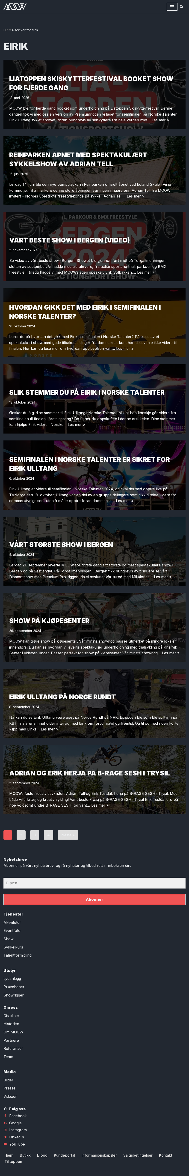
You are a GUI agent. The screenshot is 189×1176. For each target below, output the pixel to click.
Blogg (42, 1155)
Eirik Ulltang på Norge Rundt (62, 697)
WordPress (110, 1171)
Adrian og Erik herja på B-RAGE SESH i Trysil (89, 773)
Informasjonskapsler (99, 1155)
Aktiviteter (12, 922)
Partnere (11, 1040)
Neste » (68, 835)
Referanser (13, 1048)
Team (8, 1056)
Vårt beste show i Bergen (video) (69, 240)
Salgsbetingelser (138, 1155)
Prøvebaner (13, 986)
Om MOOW (13, 1032)
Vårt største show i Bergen (61, 545)
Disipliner (11, 1015)
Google (15, 1123)
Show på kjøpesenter (49, 621)
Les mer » (160, 120)
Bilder (8, 1080)
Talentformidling (17, 955)
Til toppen (13, 1161)
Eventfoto (12, 930)
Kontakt (165, 1155)
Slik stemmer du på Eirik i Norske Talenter (87, 392)
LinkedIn (16, 1137)
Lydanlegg (12, 978)
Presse (9, 1088)
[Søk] (181, 6)
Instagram (18, 1130)
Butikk (25, 1155)
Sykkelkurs (13, 947)
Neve (74, 1171)
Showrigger (13, 995)
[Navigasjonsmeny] (172, 7)
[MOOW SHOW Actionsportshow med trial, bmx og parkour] (15, 6)
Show (8, 939)
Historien (11, 1023)
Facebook (18, 1115)
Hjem (7, 30)
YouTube (17, 1144)
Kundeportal (64, 1155)
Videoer (10, 1096)
